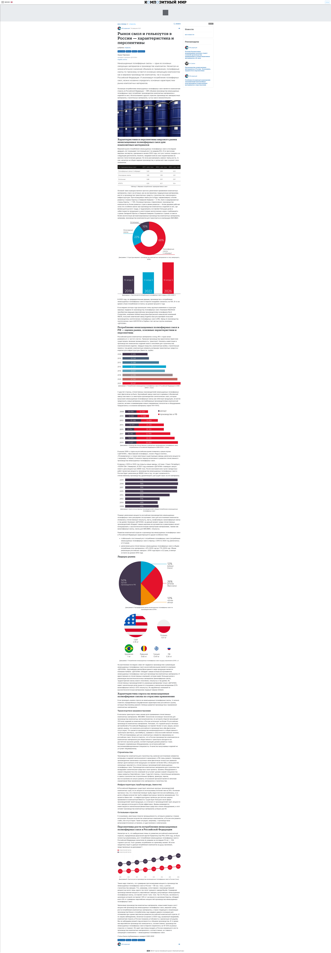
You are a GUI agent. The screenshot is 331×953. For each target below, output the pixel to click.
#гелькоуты (141, 51)
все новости (189, 34)
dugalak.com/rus (122, 59)
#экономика (121, 51)
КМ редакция (126, 28)
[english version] (11, 2)
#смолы (134, 51)
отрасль (132, 24)
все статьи (122, 24)
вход (327, 2)
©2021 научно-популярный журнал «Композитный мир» (167, 951)
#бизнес (128, 51)
